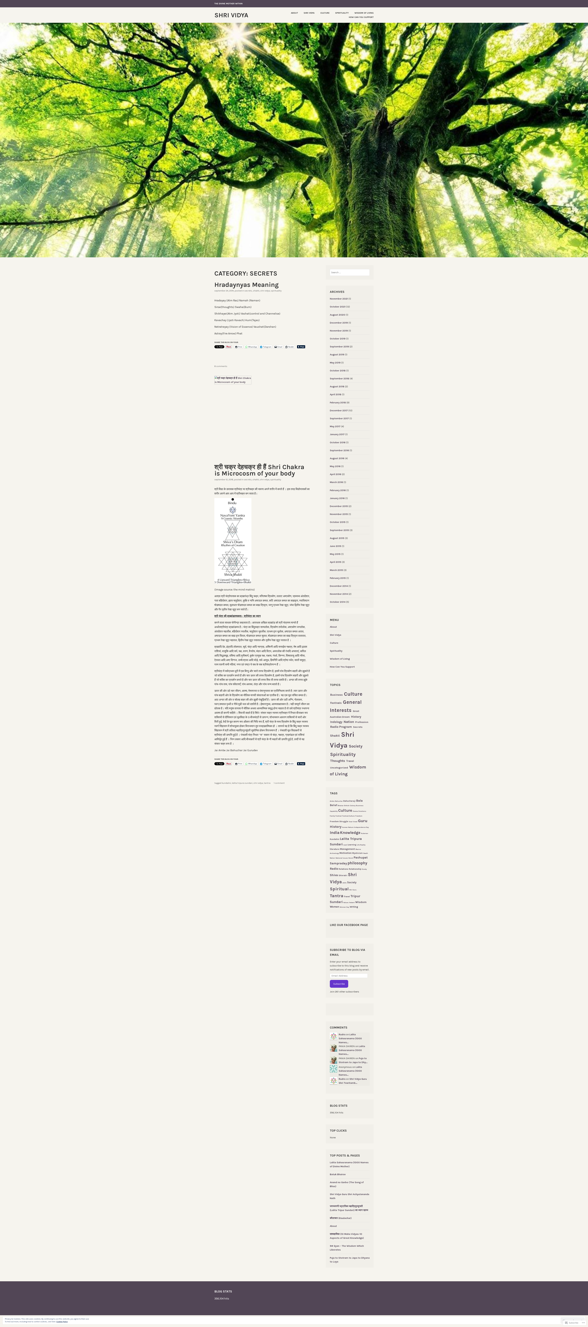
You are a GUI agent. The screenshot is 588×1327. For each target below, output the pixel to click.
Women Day (344, 907)
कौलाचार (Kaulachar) (341, 1218)
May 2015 (335, 554)
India (334, 832)
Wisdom (361, 902)
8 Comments (220, 366)
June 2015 (335, 546)
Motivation (345, 853)
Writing (354, 906)
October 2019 (337, 338)
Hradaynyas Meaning (246, 285)
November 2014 (339, 593)
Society (355, 746)
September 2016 (339, 450)
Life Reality (361, 845)
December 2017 (339, 410)
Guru (362, 820)
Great (355, 822)
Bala (359, 800)
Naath (365, 853)
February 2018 (338, 402)
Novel (351, 858)
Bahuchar (339, 801)
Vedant (352, 902)
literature (334, 849)
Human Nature (347, 827)
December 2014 (339, 586)
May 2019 (335, 362)
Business (336, 694)
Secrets (248, 290)
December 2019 (339, 322)
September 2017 (339, 418)
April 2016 (335, 474)
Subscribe (339, 983)
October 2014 (337, 601)
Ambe (332, 801)
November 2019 (339, 330)
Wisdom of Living (364, 13)
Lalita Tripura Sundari (242, 783)
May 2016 (335, 466)
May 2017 (335, 426)
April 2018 (335, 394)
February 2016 (338, 490)
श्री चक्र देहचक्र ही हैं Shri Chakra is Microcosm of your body (259, 470)
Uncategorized (339, 767)
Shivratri (343, 875)
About (294, 13)
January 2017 (337, 434)
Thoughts (337, 761)
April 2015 (335, 562)
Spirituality (342, 13)
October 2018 (338, 370)
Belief (333, 805)
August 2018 (337, 386)
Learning (352, 845)
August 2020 (337, 314)
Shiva (334, 875)
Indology (336, 722)
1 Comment (279, 783)
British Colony (349, 806)
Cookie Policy (62, 1322)
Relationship (355, 869)
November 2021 (339, 298)
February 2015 (338, 578)
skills (344, 883)
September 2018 (339, 378)
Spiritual (339, 888)
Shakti (256, 290)
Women (334, 906)
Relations (343, 869)
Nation (349, 722)
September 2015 (339, 530)
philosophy (357, 863)
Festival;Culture (348, 816)
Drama (355, 811)
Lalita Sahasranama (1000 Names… (350, 1038)
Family (332, 816)
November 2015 (339, 514)
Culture (325, 13)
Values (346, 902)
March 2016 (336, 482)
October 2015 (337, 522)
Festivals (336, 702)
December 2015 (339, 506)
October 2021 (337, 306)
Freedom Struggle (339, 821)
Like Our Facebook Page (349, 925)
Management (347, 849)
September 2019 (339, 346)
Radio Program (341, 727)
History (356, 716)
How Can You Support (361, 17)
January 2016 (337, 498)
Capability (334, 811)
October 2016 (337, 442)
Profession (361, 722)
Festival (338, 816)
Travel (350, 761)
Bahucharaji (349, 801)
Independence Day (361, 827)
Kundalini (226, 783)
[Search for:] (350, 272)
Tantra (267, 783)
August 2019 (337, 354)
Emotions (362, 811)
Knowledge (350, 832)
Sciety (364, 869)
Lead (345, 845)
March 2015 (336, 570)
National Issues (342, 858)
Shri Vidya (231, 15)
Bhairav (341, 806)
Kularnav (364, 833)
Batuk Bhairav (338, 1174)
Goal (350, 822)
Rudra (342, 1034)
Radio (334, 868)
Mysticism (357, 853)
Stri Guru (352, 890)
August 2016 (337, 458)
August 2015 (337, 538)
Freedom (358, 816)
